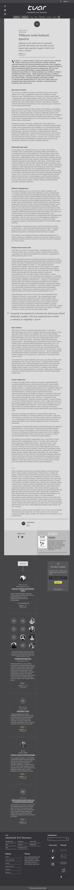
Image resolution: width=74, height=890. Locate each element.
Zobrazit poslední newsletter (57, 586)
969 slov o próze (32, 864)
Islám (38, 864)
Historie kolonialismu (29, 860)
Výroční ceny (27, 862)
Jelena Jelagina (51, 543)
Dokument (37, 860)
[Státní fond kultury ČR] (63, 877)
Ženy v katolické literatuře (30, 856)
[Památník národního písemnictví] (63, 870)
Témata (24, 17)
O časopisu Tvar (22, 847)
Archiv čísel (33, 841)
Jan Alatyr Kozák (59, 541)
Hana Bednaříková (62, 540)
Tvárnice (49, 17)
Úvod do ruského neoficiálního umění (23, 590)
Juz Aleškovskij (59, 543)
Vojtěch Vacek (51, 549)
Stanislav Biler (62, 545)
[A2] (63, 856)
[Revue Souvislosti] (63, 863)
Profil (28, 525)
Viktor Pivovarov (58, 547)
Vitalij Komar (50, 548)
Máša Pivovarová (52, 544)
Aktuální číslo (9, 841)
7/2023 (51, 537)
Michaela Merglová (60, 544)
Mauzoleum (31, 858)
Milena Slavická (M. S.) (53, 545)
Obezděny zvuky (23, 711)
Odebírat (57, 582)
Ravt (31, 17)
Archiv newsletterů (57, 588)
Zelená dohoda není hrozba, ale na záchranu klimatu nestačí (23, 801)
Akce (35, 17)
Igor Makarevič (51, 541)
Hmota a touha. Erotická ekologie (23, 755)
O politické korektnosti (23, 659)
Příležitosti (42, 17)
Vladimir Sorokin (57, 548)
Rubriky (16, 17)
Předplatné (33, 844)
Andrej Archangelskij (52, 540)
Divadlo (36, 858)
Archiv (55, 17)
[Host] (63, 850)
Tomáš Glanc (51, 547)
